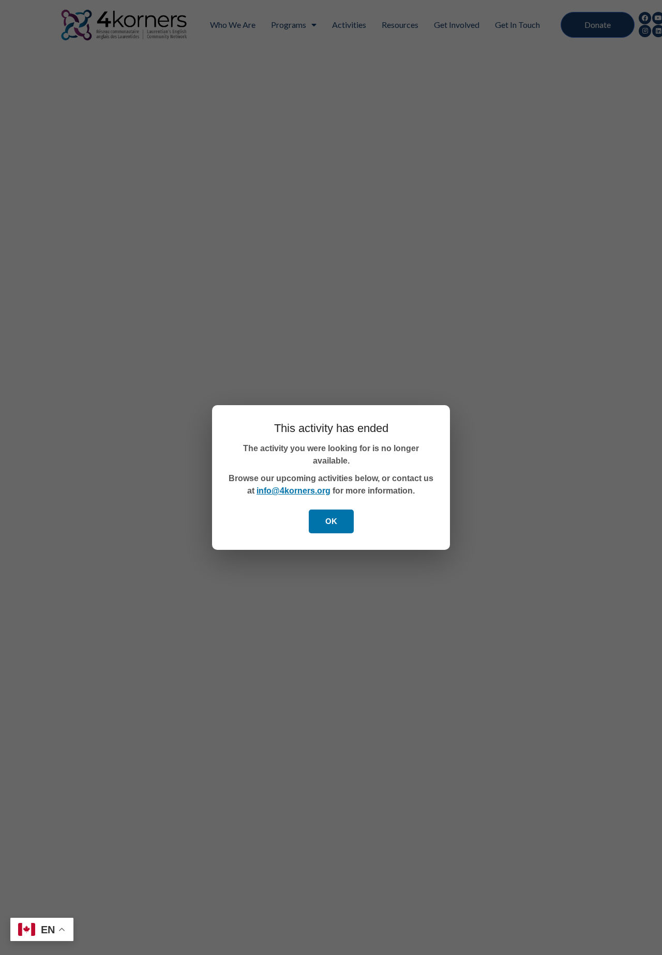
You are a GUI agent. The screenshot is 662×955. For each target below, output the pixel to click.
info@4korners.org (293, 490)
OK (331, 521)
